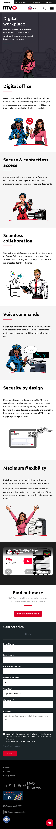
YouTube (19, 785)
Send (10, 753)
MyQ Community (20, 2)
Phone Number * (11, 677)
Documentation (35, 2)
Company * (8, 700)
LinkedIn (5, 785)
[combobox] (34, 8)
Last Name (8, 655)
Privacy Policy (9, 775)
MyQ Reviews (34, 785)
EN (34, 8)
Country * (8, 689)
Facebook (14, 785)
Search (44, 8)
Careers (6, 767)
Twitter (10, 785)
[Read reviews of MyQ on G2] (13, 796)
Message (7, 711)
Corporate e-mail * (12, 666)
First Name (8, 644)
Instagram (24, 785)
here (33, 741)
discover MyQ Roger (28, 613)
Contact (6, 771)
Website (7, 2)
